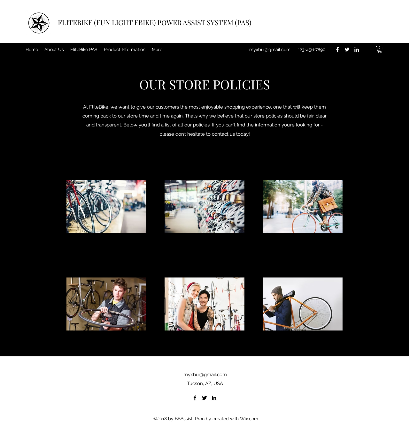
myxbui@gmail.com (269, 49)
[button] (379, 49)
